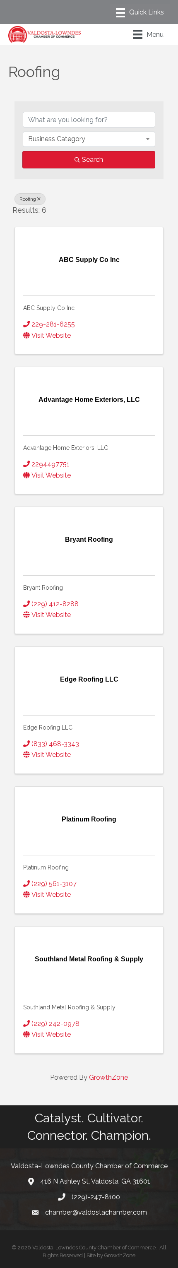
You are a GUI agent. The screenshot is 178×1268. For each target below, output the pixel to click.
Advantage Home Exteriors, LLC (65, 447)
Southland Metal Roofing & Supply (69, 1007)
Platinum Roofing (46, 867)
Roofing (27, 199)
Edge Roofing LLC (47, 727)
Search (92, 159)
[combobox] (89, 139)
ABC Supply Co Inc (49, 308)
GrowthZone (108, 1077)
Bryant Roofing (43, 587)
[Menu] (140, 13)
